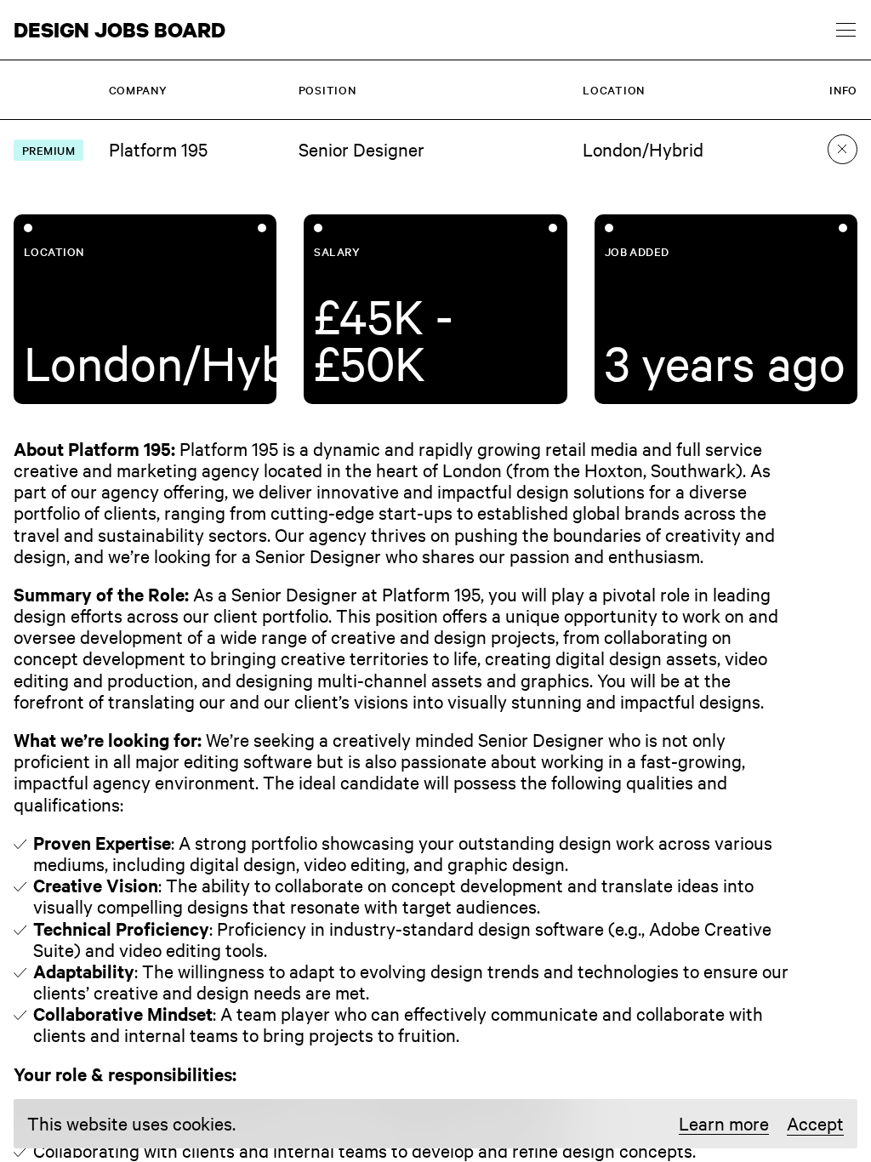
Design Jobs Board (119, 30)
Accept (815, 1123)
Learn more (724, 1124)
